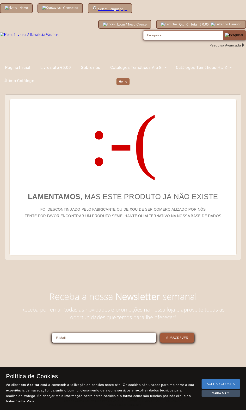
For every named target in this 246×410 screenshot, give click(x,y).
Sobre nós (90, 67)
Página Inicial (17, 67)
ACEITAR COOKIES (221, 384)
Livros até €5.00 (55, 67)
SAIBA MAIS (220, 393)
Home (123, 81)
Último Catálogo (19, 80)
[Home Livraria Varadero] (29, 35)
